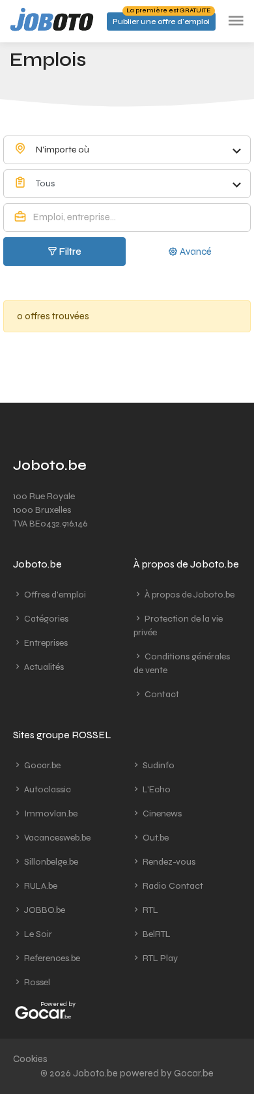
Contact (161, 694)
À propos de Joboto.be (188, 594)
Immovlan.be (50, 813)
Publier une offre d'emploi (162, 19)
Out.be (155, 837)
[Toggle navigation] (236, 21)
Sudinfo (158, 765)
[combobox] (127, 150)
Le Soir (37, 934)
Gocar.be (41, 765)
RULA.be (39, 885)
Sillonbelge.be (50, 861)
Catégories (45, 618)
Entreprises (45, 642)
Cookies (30, 1059)
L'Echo (156, 789)
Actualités (43, 666)
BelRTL (156, 934)
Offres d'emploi (54, 594)
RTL (149, 909)
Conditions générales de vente (182, 663)
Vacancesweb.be (56, 837)
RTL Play (159, 958)
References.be (51, 958)
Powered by (58, 1004)
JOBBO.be (43, 909)
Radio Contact (172, 885)
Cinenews (161, 813)
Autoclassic (46, 789)
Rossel (36, 982)
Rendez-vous (168, 861)
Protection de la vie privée (178, 625)
